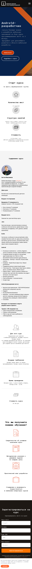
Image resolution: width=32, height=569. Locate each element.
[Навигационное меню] (29, 3)
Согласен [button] (5, 566)
